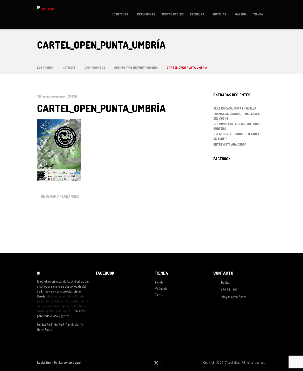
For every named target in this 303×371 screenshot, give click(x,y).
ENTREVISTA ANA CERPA (229, 144)
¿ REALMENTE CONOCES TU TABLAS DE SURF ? (237, 136)
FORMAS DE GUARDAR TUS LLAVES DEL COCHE (236, 116)
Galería (241, 14)
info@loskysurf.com (233, 297)
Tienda (258, 14)
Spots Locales (172, 14)
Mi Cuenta (161, 288)
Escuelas (197, 14)
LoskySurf (120, 14)
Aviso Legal (72, 363)
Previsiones (146, 14)
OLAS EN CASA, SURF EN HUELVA (234, 108)
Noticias (219, 14)
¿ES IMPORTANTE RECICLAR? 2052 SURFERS (237, 126)
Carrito (159, 295)
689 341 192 (229, 290)
